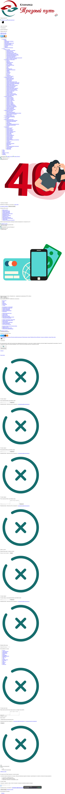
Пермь (3, 663)
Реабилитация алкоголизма (7, 327)
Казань (3, 654)
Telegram (2, 793)
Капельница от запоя (6, 210)
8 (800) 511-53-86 (3, 771)
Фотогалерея (6, 42)
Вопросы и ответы (5, 152)
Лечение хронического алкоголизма (8, 319)
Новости (5, 46)
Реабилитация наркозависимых (7, 328)
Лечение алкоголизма (8, 77)
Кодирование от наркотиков (9, 115)
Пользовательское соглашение (5, 337)
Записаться (12, 402)
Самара (3, 658)
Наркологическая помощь (8, 110)
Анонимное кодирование (6, 317)
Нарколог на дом (5, 216)
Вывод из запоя (7, 49)
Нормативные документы (8, 41)
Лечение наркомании (8, 96)
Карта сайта (53, 337)
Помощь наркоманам (6, 323)
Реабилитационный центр (9, 119)
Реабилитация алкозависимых (7, 218)
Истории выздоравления (8, 44)
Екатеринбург (4, 653)
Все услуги (4, 300)
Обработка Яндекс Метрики (35, 337)
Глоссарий (6, 45)
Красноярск (4, 655)
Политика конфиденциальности (16, 337)
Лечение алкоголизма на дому (7, 320)
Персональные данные (26, 337)
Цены (3, 149)
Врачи (5, 40)
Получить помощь (3, 37)
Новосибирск (4, 652)
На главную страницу (4, 206)
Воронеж (4, 662)
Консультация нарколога (6, 217)
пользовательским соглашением (31, 721)
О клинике (4, 39)
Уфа (3, 657)
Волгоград (4, 664)
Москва (3, 650)
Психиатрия (6, 126)
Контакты (4, 154)
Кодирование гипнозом (6, 215)
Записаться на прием (12, 206)
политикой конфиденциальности (23, 404)
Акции (3, 150)
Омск (3, 661)
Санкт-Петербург (5, 651)
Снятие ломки (6, 117)
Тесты (3, 151)
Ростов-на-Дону (5, 659)
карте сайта (16, 204)
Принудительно (5, 321)
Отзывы (3, 153)
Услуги (3, 48)
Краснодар (4, 660)
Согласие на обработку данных (45, 337)
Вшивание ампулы (5, 214)
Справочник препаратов (8, 47)
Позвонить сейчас (10, 789)
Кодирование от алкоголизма (9, 59)
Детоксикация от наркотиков (7, 322)
